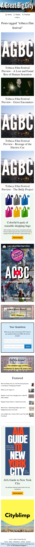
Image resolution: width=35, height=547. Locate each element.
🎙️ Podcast (26, 14)
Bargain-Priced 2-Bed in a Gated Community (13, 402)
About (10, 542)
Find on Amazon (17, 237)
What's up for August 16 (7, 390)
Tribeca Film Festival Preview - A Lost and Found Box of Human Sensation (17, 71)
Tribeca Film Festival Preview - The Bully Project (17, 187)
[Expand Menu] (17, 17)
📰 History (16, 14)
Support (28, 542)
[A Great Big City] (17, 6)
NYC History (17, 315)
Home (6, 542)
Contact (23, 542)
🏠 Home (8, 14)
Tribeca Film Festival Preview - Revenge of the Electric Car (17, 144)
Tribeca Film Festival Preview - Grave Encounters (17, 100)
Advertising (16, 542)
